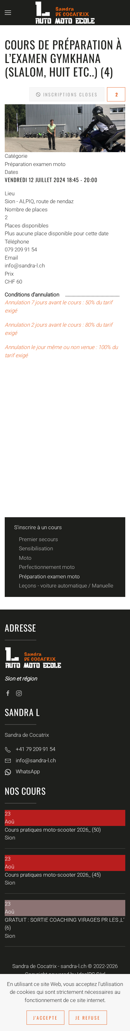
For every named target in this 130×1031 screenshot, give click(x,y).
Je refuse (87, 1017)
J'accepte (45, 1017)
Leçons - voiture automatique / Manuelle (66, 585)
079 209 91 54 (21, 249)
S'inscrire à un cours (38, 527)
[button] (8, 12)
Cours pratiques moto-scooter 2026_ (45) (53, 875)
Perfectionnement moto (47, 567)
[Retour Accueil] (65, 12)
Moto (25, 558)
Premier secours (38, 539)
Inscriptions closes (69, 94)
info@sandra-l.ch (25, 265)
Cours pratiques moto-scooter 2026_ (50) (53, 830)
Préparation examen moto (49, 576)
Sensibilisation (36, 548)
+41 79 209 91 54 (35, 749)
